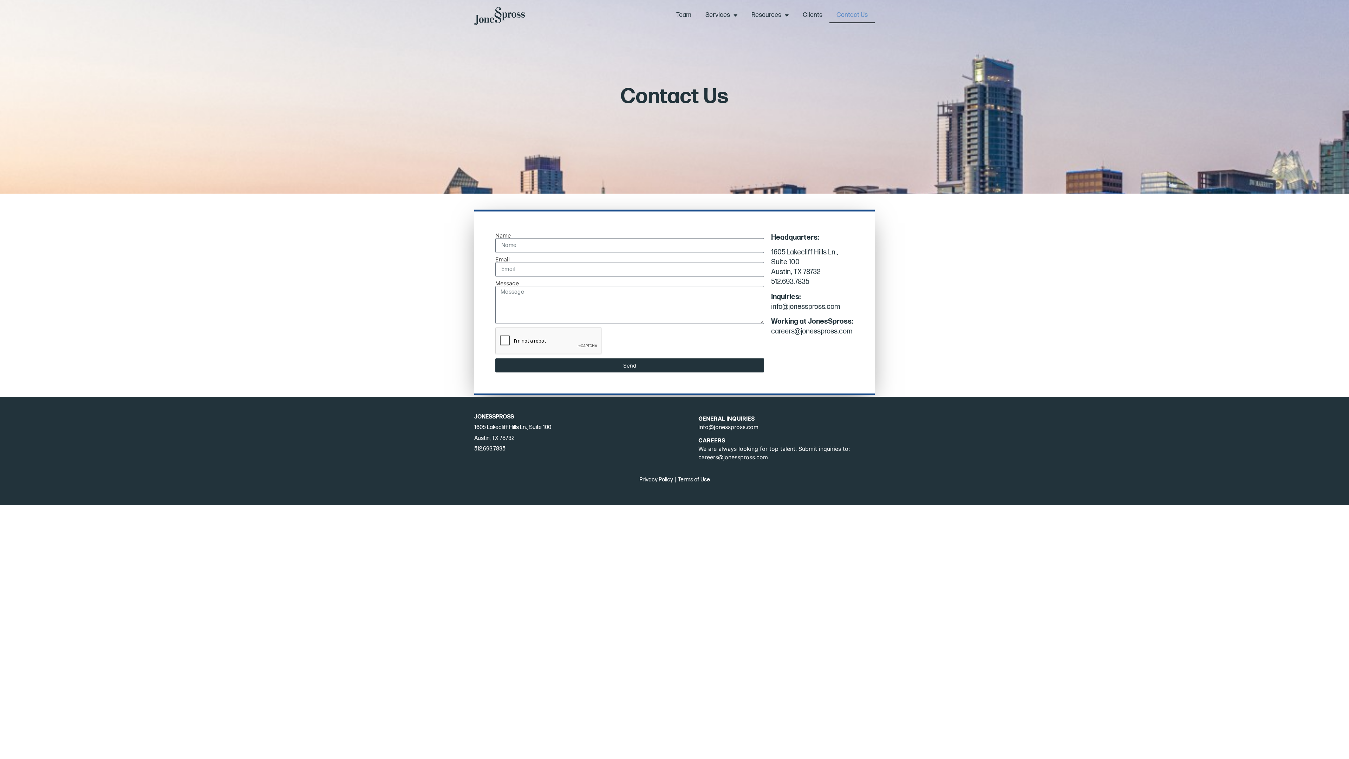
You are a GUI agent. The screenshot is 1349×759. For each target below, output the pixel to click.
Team (683, 15)
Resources (766, 15)
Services (717, 15)
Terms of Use (694, 479)
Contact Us (852, 15)
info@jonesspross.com (728, 426)
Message (507, 283)
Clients (812, 15)
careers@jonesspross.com (733, 457)
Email (502, 259)
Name (503, 235)
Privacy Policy (656, 479)
